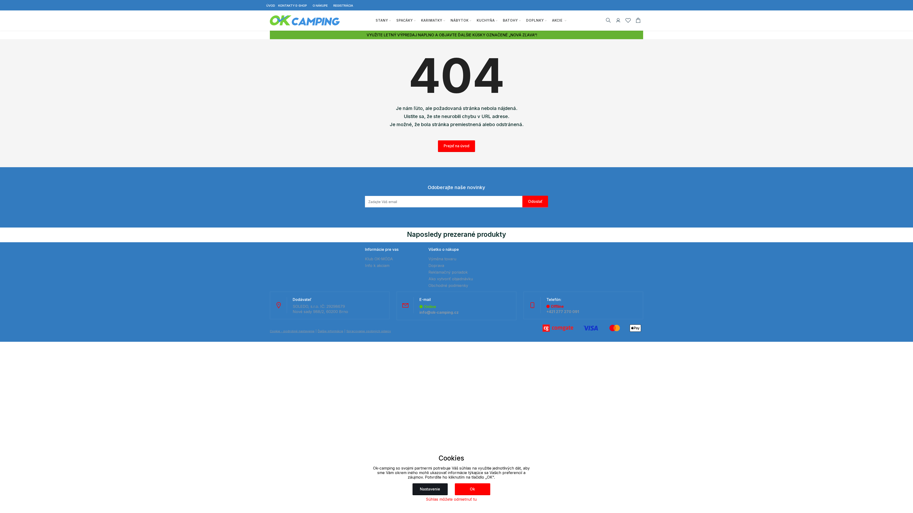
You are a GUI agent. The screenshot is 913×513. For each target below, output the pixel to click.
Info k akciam (377, 265)
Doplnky (535, 20)
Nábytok (460, 20)
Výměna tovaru (442, 258)
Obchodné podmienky (448, 285)
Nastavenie (430, 489)
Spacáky (404, 20)
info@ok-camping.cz (439, 312)
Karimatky (431, 20)
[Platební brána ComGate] (592, 327)
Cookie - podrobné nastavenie (292, 331)
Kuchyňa (486, 20)
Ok (472, 489)
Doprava (436, 265)
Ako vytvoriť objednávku (450, 278)
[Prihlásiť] (618, 21)
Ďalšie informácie (330, 331)
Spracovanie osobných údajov (368, 331)
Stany (382, 20)
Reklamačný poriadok (448, 272)
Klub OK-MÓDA (379, 258)
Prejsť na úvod (456, 145)
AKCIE (558, 20)
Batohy (510, 20)
